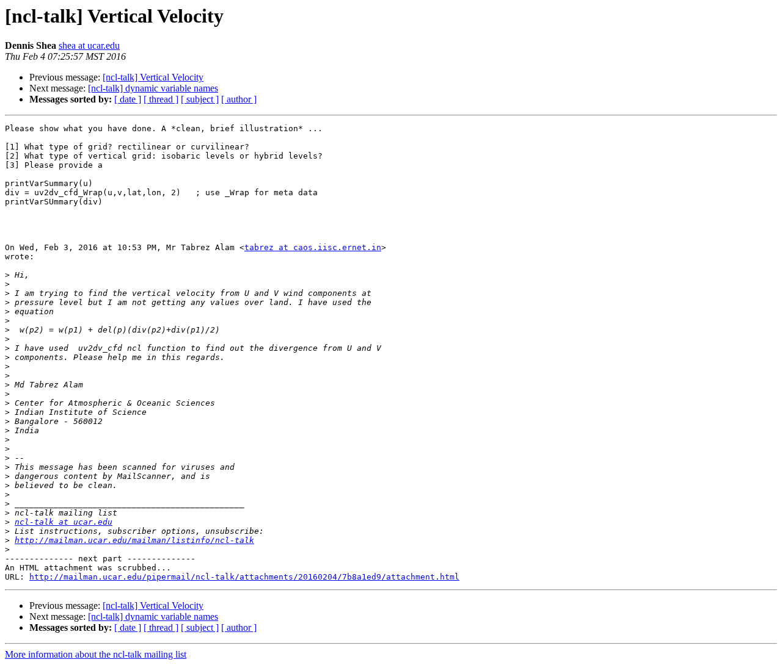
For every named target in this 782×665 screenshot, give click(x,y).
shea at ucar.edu (89, 45)
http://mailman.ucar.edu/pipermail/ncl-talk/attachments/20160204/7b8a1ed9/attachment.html (244, 576)
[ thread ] (161, 99)
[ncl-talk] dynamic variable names (153, 88)
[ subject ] (200, 99)
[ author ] (239, 99)
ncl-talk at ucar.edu (63, 522)
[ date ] (127, 99)
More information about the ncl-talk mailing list (95, 654)
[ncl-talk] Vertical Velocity (153, 77)
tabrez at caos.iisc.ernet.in (312, 247)
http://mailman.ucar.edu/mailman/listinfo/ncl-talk (134, 540)
